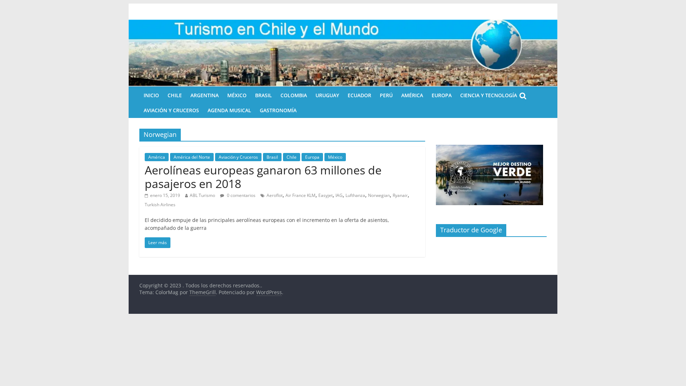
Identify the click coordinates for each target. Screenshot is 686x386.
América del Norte (192, 157)
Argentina (204, 95)
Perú (386, 95)
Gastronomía (278, 110)
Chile (175, 95)
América (412, 95)
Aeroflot (275, 195)
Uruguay (327, 95)
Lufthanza (355, 195)
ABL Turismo (202, 195)
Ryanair (400, 195)
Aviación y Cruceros (171, 110)
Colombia (293, 95)
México (237, 95)
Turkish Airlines (160, 205)
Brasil (263, 95)
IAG (339, 195)
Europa (442, 95)
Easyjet (325, 195)
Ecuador (359, 95)
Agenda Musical (229, 110)
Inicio (151, 95)
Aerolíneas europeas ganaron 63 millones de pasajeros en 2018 (263, 176)
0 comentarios (240, 195)
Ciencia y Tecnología (488, 95)
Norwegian (379, 195)
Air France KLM (300, 195)
